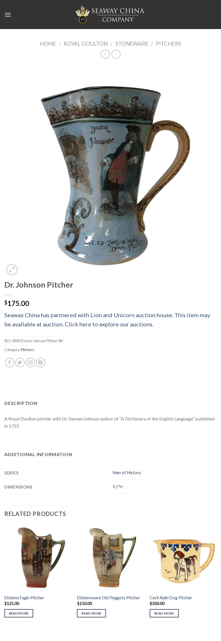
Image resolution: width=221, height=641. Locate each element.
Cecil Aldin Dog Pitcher (171, 597)
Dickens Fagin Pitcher (24, 597)
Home (48, 44)
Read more (19, 613)
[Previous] (4, 578)
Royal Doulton (86, 44)
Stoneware (131, 44)
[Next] (216, 578)
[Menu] (7, 14)
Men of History (127, 472)
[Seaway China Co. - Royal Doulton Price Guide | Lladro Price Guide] (110, 14)
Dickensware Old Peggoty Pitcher (108, 597)
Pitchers (168, 44)
